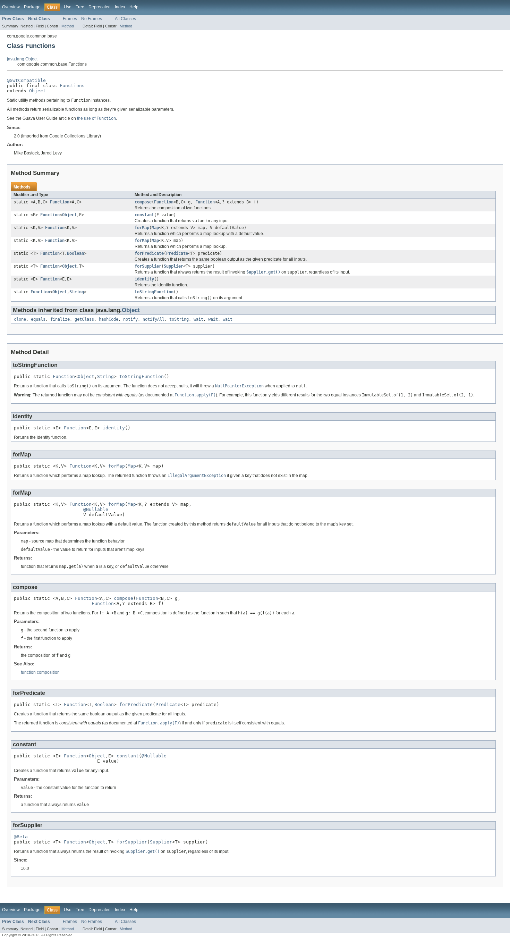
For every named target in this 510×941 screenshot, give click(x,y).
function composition (40, 672)
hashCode (108, 319)
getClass (84, 319)
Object (37, 90)
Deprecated (99, 7)
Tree (80, 7)
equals (38, 319)
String (76, 291)
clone (20, 319)
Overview (11, 7)
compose (143, 202)
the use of (96, 118)
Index (120, 7)
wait (198, 319)
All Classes (125, 18)
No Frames (91, 18)
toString (179, 319)
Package (32, 7)
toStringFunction (154, 291)
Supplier (173, 266)
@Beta (21, 836)
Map (155, 227)
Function (59, 202)
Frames (70, 18)
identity (144, 279)
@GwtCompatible (26, 80)
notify (130, 319)
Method (67, 26)
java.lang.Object (22, 59)
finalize (60, 319)
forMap (142, 227)
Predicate (177, 253)
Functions (72, 85)
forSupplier (148, 266)
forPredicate (149, 253)
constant (144, 214)
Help (133, 7)
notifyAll (153, 319)
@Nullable (95, 509)
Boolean (75, 253)
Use (67, 7)
